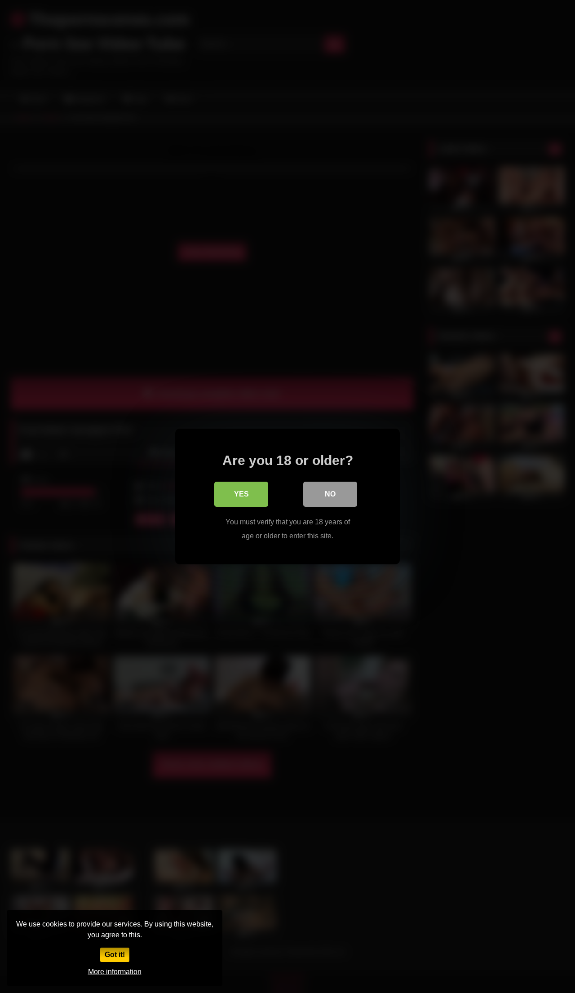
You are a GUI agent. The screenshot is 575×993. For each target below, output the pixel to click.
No (330, 494)
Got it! (115, 954)
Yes (241, 494)
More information (115, 971)
